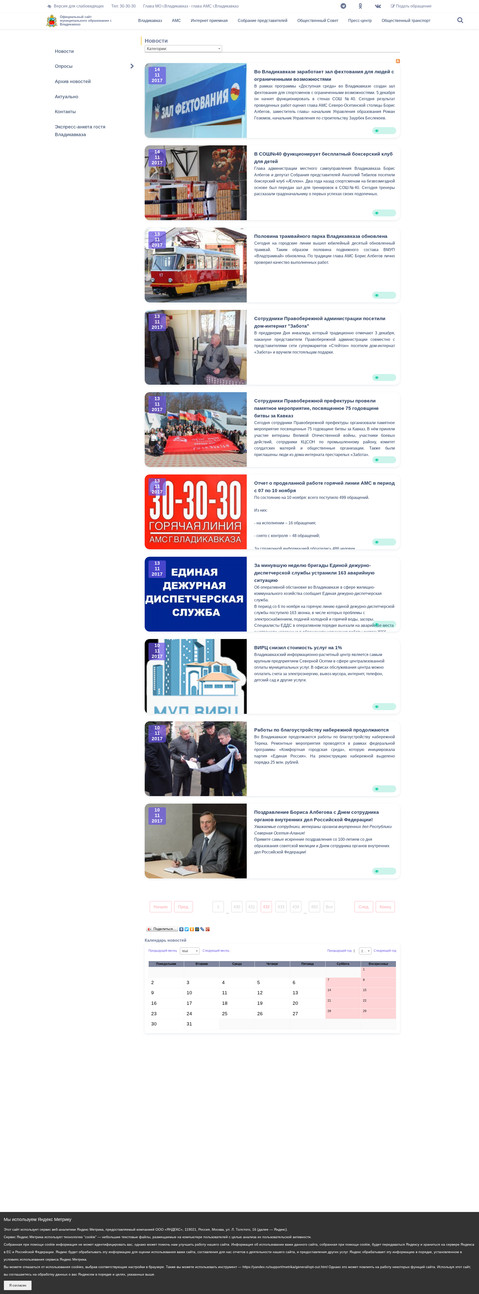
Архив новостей (73, 81)
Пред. (183, 907)
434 (295, 907)
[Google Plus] (207, 928)
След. (364, 907)
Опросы (64, 66)
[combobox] (183, 48)
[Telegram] (343, 6)
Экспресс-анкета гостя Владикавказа (80, 130)
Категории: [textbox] (157, 49)
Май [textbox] (185, 951)
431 (251, 907)
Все (329, 907)
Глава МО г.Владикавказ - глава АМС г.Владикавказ (191, 6)
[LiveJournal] (202, 928)
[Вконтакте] (378, 6)
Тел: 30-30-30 (123, 6)
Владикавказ (150, 20)
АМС (176, 20)
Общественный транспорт (406, 20)
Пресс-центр (360, 20)
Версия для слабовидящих (79, 6)
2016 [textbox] (364, 951)
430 (237, 907)
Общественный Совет (317, 20)
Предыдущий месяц (162, 950)
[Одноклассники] (360, 6)
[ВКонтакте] (181, 928)
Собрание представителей (262, 20)
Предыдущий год (339, 950)
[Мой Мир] (197, 928)
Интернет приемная (209, 20)
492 (314, 907)
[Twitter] (186, 928)
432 (266, 907)
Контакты (65, 111)
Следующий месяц (216, 950)
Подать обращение (413, 6)
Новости (64, 51)
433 (281, 907)
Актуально (66, 96)
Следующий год (385, 950)
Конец (385, 907)
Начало (161, 907)
